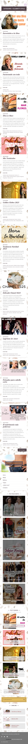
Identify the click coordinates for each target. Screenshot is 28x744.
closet (7, 312)
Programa (22, 176)
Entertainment (11, 48)
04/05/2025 (5, 72)
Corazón (4, 176)
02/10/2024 (5, 290)
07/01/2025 (5, 200)
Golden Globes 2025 (11, 202)
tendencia (5, 268)
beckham (5, 445)
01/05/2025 (5, 113)
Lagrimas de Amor (10, 338)
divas (12, 220)
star (3, 222)
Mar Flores (10, 91)
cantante (4, 50)
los (10, 445)
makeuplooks (18, 220)
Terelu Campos (18, 91)
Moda (4, 477)
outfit (20, 312)
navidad (21, 267)
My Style (18, 265)
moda (18, 312)
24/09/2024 (5, 336)
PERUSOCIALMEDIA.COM (16, 739)
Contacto (5, 487)
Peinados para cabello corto (12, 381)
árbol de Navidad (8, 267)
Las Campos (5, 91)
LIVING (15, 265)
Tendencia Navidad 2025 (11, 247)
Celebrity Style (5, 48)
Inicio (4, 475)
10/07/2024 (5, 378)
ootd (22, 220)
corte (9, 400)
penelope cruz (14, 355)
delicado (14, 312)
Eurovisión (12, 50)
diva (8, 132)
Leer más (5, 46)
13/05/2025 (5, 31)
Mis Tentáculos (9, 158)
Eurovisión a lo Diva (11, 33)
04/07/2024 (5, 422)
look (11, 400)
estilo (8, 445)
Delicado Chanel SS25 (12, 293)
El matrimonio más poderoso (10, 425)
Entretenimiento (13, 176)
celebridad (5, 132)
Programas (5, 178)
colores (13, 267)
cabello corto (5, 400)
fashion (4, 355)
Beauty (4, 131)
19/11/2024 (5, 244)
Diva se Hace (8, 115)
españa (8, 50)
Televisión (10, 178)
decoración (17, 267)
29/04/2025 (5, 156)
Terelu (13, 91)
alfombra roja (8, 220)
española (11, 132)
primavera (5, 314)
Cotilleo (7, 176)
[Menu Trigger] (25, 5)
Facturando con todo (11, 74)
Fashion (19, 131)
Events (16, 219)
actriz (4, 220)
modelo (21, 132)
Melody (15, 50)
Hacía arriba (5, 742)
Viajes (4, 482)
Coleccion (10, 312)
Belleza (5, 480)
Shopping (22, 265)
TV (12, 178)
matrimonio (13, 445)
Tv (21, 131)
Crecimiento (11, 398)
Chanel (4, 312)
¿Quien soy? (6, 485)
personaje (5, 133)
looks (14, 220)
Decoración (11, 265)
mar (14, 132)
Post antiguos (22, 450)
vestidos (19, 355)
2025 (4, 267)
